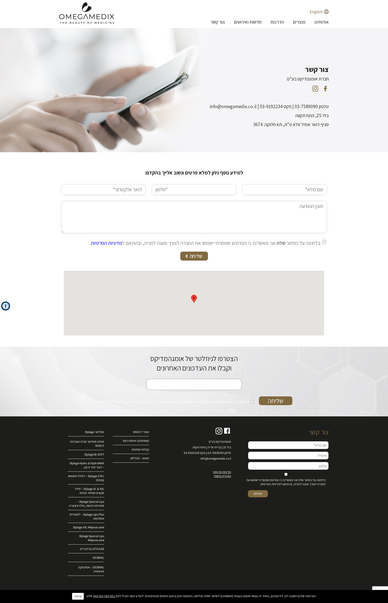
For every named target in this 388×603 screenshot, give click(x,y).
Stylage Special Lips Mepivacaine (91, 538)
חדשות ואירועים (247, 22)
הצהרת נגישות (222, 476)
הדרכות (277, 22)
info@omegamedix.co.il (216, 458)
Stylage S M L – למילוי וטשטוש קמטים (86, 478)
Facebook (227, 431)
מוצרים (299, 22)
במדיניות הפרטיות (104, 596)
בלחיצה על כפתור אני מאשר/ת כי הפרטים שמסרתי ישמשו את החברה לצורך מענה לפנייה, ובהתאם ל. (205, 243)
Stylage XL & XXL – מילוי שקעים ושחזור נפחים (89, 491)
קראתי (78, 596)
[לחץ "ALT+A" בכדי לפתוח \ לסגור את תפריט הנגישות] (5, 306)
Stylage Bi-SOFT (94, 454)
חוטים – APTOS (139, 458)
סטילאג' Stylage (94, 432)
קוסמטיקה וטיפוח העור (135, 441)
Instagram (219, 431)
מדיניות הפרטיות (106, 243)
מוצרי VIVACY (141, 432)
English (316, 11)
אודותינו (321, 22)
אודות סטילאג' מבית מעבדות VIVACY (87, 444)
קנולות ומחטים (140, 449)
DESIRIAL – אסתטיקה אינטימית (91, 569)
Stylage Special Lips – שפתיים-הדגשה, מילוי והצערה (86, 504)
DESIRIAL (98, 558)
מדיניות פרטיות (222, 472)
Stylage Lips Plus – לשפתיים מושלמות (87, 516)
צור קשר (218, 22)
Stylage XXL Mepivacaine (88, 527)
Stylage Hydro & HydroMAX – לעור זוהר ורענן (87, 465)
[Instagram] (315, 88)
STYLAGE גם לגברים (92, 549)
